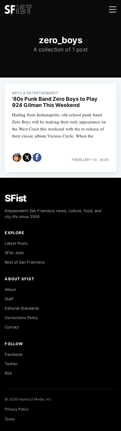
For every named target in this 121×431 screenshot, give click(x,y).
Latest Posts (16, 243)
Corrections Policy (21, 317)
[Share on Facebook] (37, 157)
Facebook (14, 354)
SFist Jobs (14, 252)
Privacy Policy (16, 409)
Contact (12, 327)
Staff (9, 298)
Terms (10, 419)
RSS (8, 373)
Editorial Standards (22, 308)
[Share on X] (27, 157)
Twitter (11, 363)
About (10, 289)
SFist (15, 198)
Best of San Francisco (25, 262)
